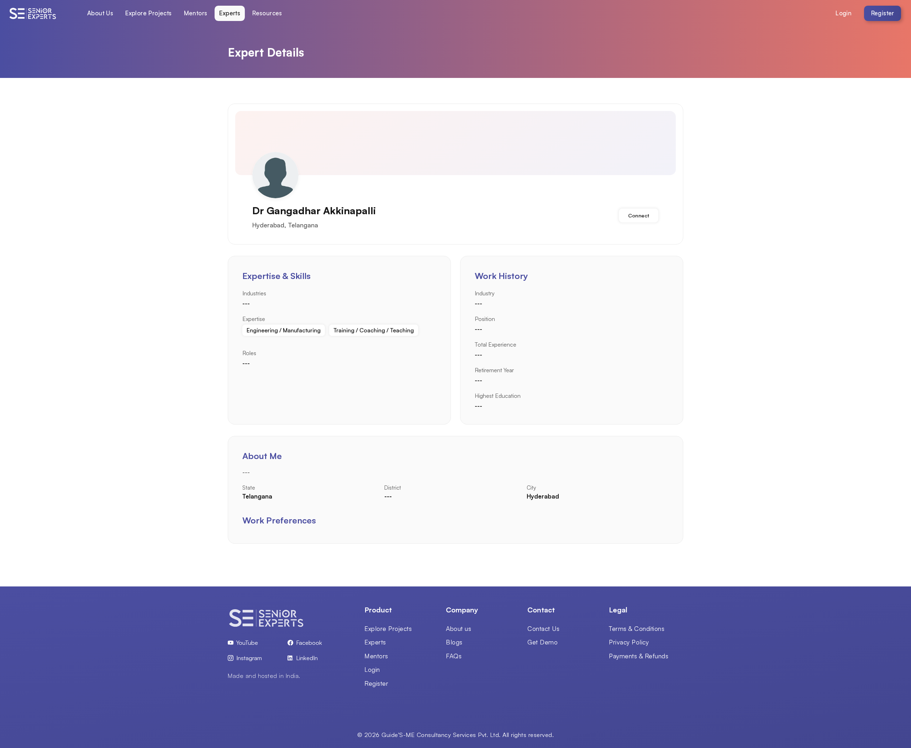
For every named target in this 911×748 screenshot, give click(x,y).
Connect (638, 215)
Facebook (309, 642)
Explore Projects (148, 13)
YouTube (247, 642)
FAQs (454, 656)
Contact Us (543, 628)
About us (458, 628)
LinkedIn (307, 658)
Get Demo (542, 642)
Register (882, 13)
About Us (100, 13)
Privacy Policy (629, 642)
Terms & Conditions (636, 628)
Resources (267, 13)
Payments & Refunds (638, 656)
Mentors (195, 13)
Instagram (249, 658)
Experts (229, 13)
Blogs (454, 642)
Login (844, 13)
